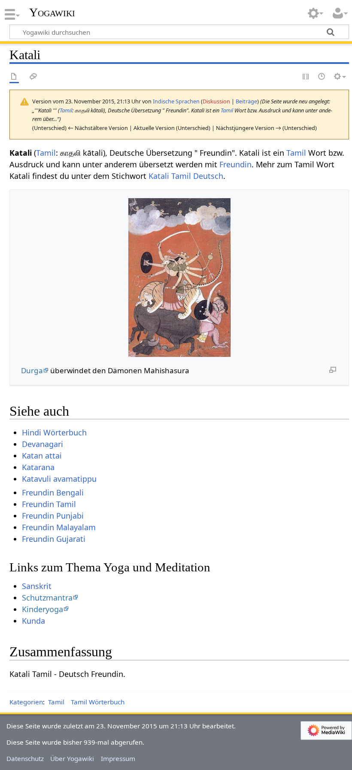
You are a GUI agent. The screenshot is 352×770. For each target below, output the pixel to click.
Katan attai (42, 455)
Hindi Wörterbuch (54, 432)
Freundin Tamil (49, 504)
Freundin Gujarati (53, 539)
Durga (32, 370)
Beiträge (246, 101)
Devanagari (42, 444)
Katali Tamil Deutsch (186, 176)
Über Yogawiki (72, 758)
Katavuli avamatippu (59, 479)
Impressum (118, 758)
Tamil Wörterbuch (97, 702)
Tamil (66, 110)
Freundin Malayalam (59, 527)
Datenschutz (25, 758)
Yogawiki (52, 12)
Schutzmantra (47, 597)
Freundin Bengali (53, 492)
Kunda (33, 621)
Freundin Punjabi (53, 515)
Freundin (235, 164)
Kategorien (26, 702)
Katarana (38, 467)
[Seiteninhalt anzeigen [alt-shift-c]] (14, 77)
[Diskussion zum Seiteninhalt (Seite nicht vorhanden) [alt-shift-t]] (33, 77)
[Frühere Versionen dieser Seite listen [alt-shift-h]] (322, 77)
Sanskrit (37, 586)
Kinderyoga (42, 609)
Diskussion (216, 101)
